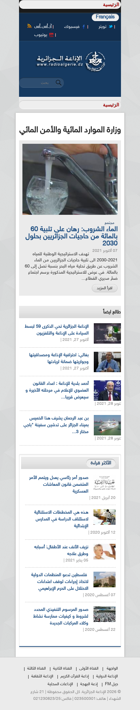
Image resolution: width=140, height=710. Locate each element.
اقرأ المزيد (104, 288)
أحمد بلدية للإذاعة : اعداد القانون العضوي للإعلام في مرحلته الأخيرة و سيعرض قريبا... (57, 390)
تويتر (102, 27)
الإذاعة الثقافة (42, 676)
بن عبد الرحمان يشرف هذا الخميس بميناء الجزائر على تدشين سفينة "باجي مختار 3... (56, 425)
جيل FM (111, 684)
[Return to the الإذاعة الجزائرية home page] (70, 53)
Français (105, 17)
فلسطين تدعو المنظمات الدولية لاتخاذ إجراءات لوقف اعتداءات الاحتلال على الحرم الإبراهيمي (59, 581)
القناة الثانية (62, 668)
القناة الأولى (89, 668)
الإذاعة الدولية (107, 676)
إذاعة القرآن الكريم (74, 676)
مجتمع (109, 223)
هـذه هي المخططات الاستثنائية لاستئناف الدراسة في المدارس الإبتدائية (61, 519)
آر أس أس (43, 26)
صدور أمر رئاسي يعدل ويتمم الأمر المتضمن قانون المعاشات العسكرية (58, 484)
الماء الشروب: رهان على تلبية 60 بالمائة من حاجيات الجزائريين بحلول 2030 (71, 236)
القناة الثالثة (36, 668)
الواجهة (112, 668)
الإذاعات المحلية (60, 684)
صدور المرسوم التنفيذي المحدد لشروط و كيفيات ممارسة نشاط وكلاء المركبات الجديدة (60, 616)
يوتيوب (40, 35)
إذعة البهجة (89, 684)
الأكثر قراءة (101, 463)
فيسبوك (72, 27)
